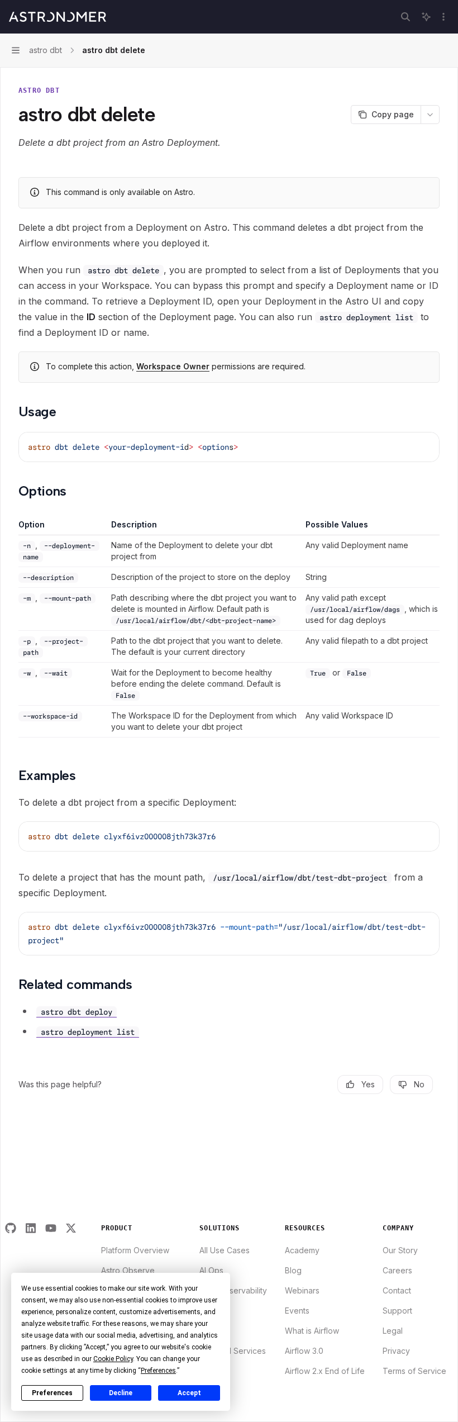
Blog (293, 1270)
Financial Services (232, 1351)
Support (397, 1310)
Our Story (400, 1250)
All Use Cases (224, 1250)
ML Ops (213, 1330)
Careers (397, 1270)
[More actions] (443, 17)
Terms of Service (414, 1371)
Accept (189, 1393)
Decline (120, 1393)
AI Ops (211, 1270)
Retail (209, 1371)
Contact (397, 1290)
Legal (393, 1330)
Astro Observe (128, 1270)
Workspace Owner (172, 366)
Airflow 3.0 (304, 1351)
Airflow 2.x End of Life (325, 1371)
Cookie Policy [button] (113, 1359)
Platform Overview (135, 1250)
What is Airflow (312, 1330)
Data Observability (233, 1290)
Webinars (302, 1290)
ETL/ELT (214, 1310)
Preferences (52, 1393)
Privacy (396, 1351)
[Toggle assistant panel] (426, 17)
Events (297, 1310)
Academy (302, 1250)
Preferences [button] (158, 1371)
